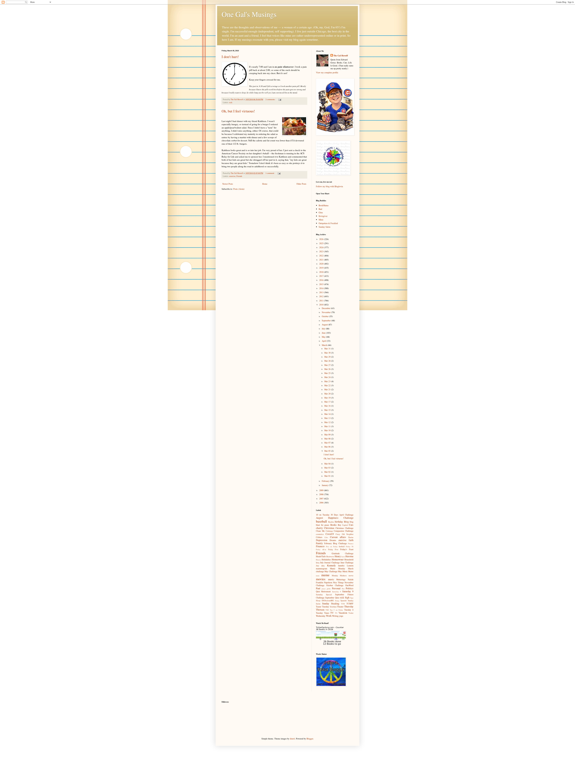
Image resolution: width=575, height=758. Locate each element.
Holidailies (326, 559)
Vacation (343, 612)
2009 (321, 490)
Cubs (326, 537)
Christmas (329, 528)
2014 (321, 288)
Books (333, 524)
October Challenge (334, 585)
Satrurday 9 (336, 591)
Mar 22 (327, 385)
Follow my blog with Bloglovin (329, 186)
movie (351, 575)
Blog (346, 521)
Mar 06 (327, 446)
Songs (337, 600)
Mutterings (340, 579)
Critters (319, 537)
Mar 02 (327, 471)
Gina (321, 212)
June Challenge (347, 562)
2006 (321, 502)
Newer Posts (227, 183)
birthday (339, 521)
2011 (321, 300)
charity (319, 528)
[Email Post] (280, 99)
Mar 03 (327, 467)
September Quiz (332, 597)
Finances (320, 546)
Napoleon (328, 582)
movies (320, 579)
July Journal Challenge (330, 562)
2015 (321, 284)
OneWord (349, 585)
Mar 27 (327, 365)
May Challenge (330, 571)
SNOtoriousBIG (328, 600)
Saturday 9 (347, 591)
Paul (318, 588)
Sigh (347, 597)
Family (319, 543)
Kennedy (331, 565)
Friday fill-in (321, 549)
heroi (343, 556)
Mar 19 (327, 397)
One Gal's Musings (249, 14)
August (325, 324)
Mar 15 (327, 410)
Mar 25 (327, 373)
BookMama (323, 205)
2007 (321, 498)
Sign (351, 598)
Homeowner (338, 559)
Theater (340, 606)
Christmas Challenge (344, 528)
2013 (321, 292)
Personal (336, 588)
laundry (341, 565)
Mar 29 (327, 356)
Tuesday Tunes (322, 612)
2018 (321, 272)
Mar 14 (327, 414)
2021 (321, 259)
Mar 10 (327, 430)
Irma (318, 562)
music (331, 579)
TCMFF (349, 603)
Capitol (345, 525)
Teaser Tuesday (322, 606)
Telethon (333, 606)
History (318, 560)
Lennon (350, 565)
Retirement (326, 591)
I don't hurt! (230, 56)
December (326, 308)
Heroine (349, 556)
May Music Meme (345, 571)
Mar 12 (327, 422)
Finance (350, 543)
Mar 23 (327, 381)
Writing (335, 615)
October (325, 316)
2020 (321, 263)
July (324, 328)
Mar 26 (327, 369)
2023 (321, 251)
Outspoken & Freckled (328, 223)
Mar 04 (327, 463)
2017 (321, 276)
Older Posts (301, 183)
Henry (338, 556)
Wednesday (320, 615)
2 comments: (270, 99)
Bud (320, 209)
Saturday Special (324, 594)
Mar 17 (327, 401)
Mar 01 (327, 475)
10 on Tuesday (322, 514)
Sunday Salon (324, 226)
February (326, 481)
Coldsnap (329, 531)
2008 (321, 494)
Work (329, 615)
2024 (321, 247)
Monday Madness (339, 575)
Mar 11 (327, 426)
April (324, 340)
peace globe (326, 588)
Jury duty (320, 565)
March (325, 345)
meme (325, 575)
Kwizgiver (323, 216)
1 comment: (270, 173)
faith (351, 540)
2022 (321, 255)
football (342, 546)
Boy (339, 524)
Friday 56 (349, 546)
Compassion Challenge (344, 530)
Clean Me (320, 530)
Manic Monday (337, 568)
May (324, 336)
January (325, 485)
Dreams (333, 540)
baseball (321, 521)
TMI (327, 610)
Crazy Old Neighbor (344, 534)
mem (317, 575)
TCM (343, 604)
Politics (349, 588)
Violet (350, 613)
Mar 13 (327, 418)
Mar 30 (327, 352)
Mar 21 (327, 389)
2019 (321, 267)
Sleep (318, 600)
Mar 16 (327, 405)
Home (264, 183)
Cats (351, 524)
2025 (321, 243)
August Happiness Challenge (334, 517)
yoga (341, 615)
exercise (232, 176)
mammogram (321, 568)
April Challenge (346, 514)
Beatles (331, 522)
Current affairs (338, 537)
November (326, 312)
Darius (350, 537)
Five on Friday (332, 546)
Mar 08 (327, 438)
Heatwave (330, 556)
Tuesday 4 (348, 609)
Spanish (343, 600)
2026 (321, 239)
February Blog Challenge (335, 543)
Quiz (318, 591)
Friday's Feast (346, 549)
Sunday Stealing (330, 603)
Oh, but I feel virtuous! (238, 111)
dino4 (292, 738)
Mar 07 (327, 442)
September (326, 320)
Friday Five (333, 549)
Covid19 (330, 534)
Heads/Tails (321, 556)
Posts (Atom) (239, 188)
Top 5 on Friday (336, 610)
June (324, 332)
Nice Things (338, 582)
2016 (321, 280)
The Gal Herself (340, 55)
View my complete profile (327, 72)
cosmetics (320, 534)
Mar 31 (327, 348)
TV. (336, 613)
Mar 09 (327, 434)
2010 (321, 304)
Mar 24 (327, 377)
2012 (321, 296)
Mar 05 (327, 450)
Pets (343, 588)
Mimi (321, 219)
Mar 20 (327, 393)
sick (230, 102)
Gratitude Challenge (343, 553)
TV (332, 612)
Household (348, 559)
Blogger (310, 738)
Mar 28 (327, 360)
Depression (321, 540)
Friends (239, 176)
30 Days (334, 514)
